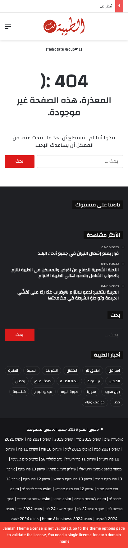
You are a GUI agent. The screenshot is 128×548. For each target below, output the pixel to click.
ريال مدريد (112, 391)
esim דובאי (62, 499)
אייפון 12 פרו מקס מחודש (74, 489)
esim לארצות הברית (90, 499)
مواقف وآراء (95, 402)
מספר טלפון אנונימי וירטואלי (100, 469)
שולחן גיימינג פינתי (62, 469)
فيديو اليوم (43, 391)
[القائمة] (8, 29)
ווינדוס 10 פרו (51, 449)
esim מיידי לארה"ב (37, 489)
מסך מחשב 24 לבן (59, 509)
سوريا (91, 391)
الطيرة (13, 370)
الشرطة (51, 370)
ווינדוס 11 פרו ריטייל (81, 459)
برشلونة (93, 381)
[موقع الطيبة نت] (64, 26)
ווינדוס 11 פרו (28, 449)
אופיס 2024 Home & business (67, 519)
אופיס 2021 (14, 439)
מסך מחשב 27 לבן (90, 509)
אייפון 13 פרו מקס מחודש (72, 479)
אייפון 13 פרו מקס (31, 469)
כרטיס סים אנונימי (24, 459)
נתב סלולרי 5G (51, 459)
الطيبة (32, 370)
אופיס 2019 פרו (88, 439)
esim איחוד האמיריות (33, 499)
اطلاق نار (93, 370)
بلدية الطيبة (69, 381)
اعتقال (71, 370)
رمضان (20, 381)
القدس (114, 381)
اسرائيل (114, 370)
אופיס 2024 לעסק (25, 519)
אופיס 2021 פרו (39, 439)
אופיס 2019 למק (78, 449)
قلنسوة (19, 391)
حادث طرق (42, 381)
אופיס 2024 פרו (29, 509)
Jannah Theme (16, 528)
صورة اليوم (69, 391)
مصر (116, 402)
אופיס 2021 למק (107, 449)
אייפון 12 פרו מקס (36, 479)
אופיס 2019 (63, 439)
